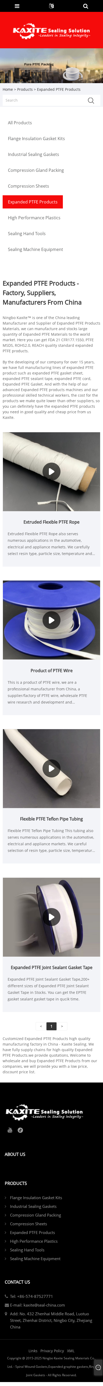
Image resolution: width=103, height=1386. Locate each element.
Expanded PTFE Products (32, 1232)
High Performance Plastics (34, 1241)
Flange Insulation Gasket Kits (36, 1197)
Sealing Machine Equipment (35, 1258)
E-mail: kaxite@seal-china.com (37, 1305)
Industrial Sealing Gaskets (33, 1206)
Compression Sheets (28, 1223)
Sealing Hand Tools (27, 1249)
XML (70, 1350)
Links (33, 1350)
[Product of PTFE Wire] (51, 619)
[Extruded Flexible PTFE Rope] (51, 471)
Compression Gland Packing (35, 1215)
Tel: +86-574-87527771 (31, 1296)
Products (25, 89)
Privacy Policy (52, 1350)
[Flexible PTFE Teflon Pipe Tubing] (51, 768)
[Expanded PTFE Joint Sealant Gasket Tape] (51, 916)
